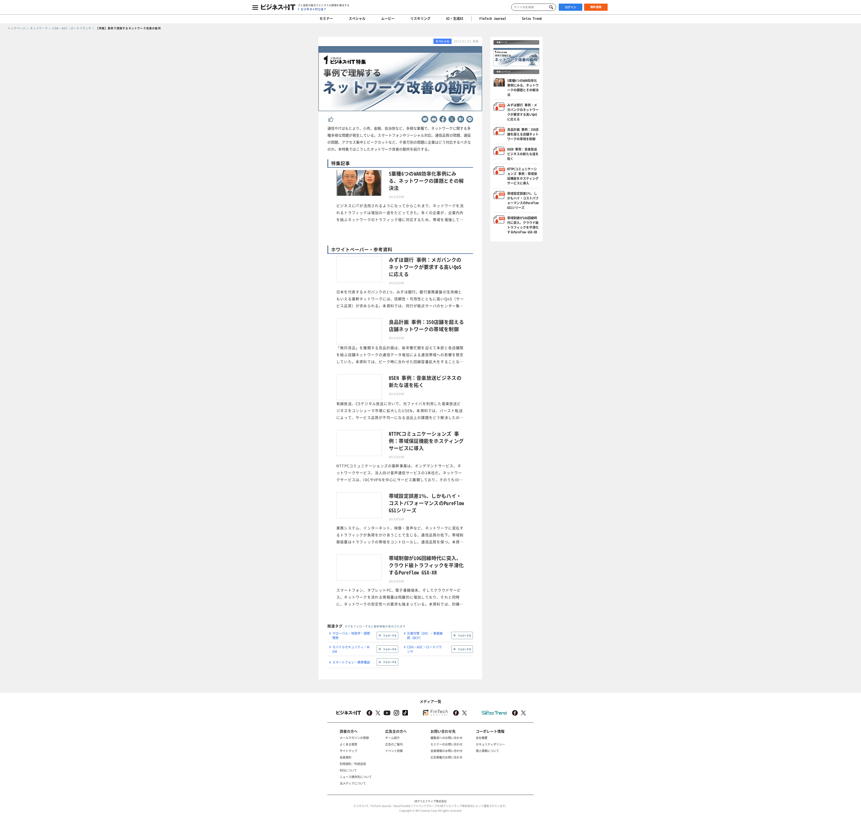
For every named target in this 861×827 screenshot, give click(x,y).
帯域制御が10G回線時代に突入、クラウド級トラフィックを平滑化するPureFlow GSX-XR (523, 224)
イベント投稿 (394, 750)
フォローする (389, 635)
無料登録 (596, 7)
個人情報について (487, 750)
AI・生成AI (454, 18)
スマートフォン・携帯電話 (351, 662)
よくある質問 (348, 744)
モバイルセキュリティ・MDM (350, 649)
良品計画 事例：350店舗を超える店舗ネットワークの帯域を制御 (523, 134)
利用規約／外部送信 (353, 763)
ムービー (388, 18)
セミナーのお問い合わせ (446, 744)
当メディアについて (353, 783)
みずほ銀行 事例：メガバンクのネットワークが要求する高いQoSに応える (523, 112)
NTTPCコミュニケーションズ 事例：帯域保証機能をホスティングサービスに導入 (523, 176)
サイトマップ (348, 750)
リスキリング (420, 18)
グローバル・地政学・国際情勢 (351, 635)
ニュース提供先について (356, 776)
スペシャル (357, 18)
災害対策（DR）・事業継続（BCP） (425, 635)
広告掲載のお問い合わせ (446, 757)
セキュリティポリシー (490, 744)
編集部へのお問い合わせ (446, 737)
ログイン (570, 7)
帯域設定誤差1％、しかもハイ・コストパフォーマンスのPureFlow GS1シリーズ (523, 200)
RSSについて (348, 770)
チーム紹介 (392, 737)
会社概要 (481, 737)
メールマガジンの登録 (354, 737)
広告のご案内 (394, 744)
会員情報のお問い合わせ (446, 750)
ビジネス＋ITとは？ (313, 9)
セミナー (326, 18)
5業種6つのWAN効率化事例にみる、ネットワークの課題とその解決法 (523, 87)
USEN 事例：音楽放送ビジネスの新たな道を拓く (523, 154)
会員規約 (345, 757)
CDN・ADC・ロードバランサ (424, 649)
